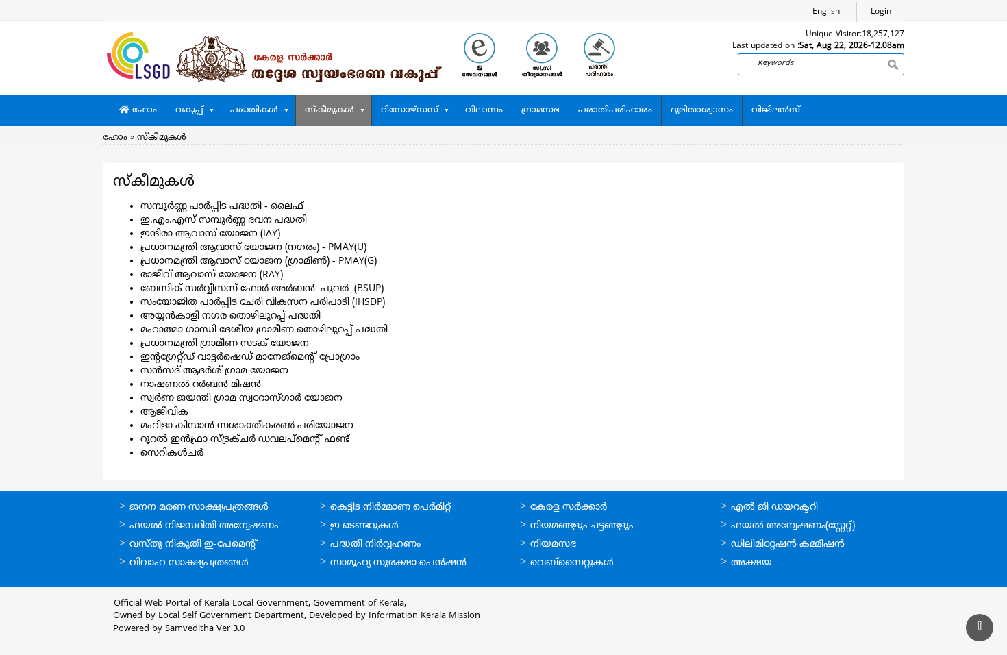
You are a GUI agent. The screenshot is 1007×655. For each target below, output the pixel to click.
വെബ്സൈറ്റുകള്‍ (572, 563)
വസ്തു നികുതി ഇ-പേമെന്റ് (193, 544)
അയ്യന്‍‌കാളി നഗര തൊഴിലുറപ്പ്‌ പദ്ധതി (230, 316)
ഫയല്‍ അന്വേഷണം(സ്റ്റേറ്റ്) (793, 526)
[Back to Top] (979, 627)
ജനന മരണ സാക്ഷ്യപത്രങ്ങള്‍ (199, 507)
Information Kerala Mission (424, 615)
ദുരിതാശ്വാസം (702, 110)
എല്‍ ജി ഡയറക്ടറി (774, 507)
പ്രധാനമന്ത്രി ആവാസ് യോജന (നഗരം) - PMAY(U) (253, 248)
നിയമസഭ (553, 544)
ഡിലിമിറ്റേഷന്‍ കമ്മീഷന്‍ (788, 544)
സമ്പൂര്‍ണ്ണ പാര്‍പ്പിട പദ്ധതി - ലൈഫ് (221, 206)
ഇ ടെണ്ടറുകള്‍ (364, 526)
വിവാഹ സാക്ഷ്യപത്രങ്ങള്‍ (189, 563)
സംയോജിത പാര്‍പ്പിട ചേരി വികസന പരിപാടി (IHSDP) (262, 302)
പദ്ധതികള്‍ (254, 110)
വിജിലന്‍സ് (775, 110)
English (826, 12)
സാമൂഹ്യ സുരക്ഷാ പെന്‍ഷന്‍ (398, 563)
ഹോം (143, 110)
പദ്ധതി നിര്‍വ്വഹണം (375, 544)
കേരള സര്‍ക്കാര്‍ (568, 507)
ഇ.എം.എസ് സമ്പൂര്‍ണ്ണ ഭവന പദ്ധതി (223, 220)
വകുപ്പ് (189, 110)
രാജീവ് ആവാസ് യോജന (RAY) (211, 275)
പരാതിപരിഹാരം (615, 110)
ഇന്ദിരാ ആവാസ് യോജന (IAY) (210, 234)
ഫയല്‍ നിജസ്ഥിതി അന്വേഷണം (203, 526)
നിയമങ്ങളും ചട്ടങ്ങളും (581, 526)
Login (881, 12)
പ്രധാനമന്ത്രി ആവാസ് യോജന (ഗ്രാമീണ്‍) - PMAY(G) (258, 261)
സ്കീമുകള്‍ (329, 110)
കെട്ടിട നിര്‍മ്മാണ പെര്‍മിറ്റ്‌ (390, 507)
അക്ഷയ (751, 563)
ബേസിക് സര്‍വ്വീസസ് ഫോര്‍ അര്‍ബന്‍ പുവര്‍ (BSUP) (262, 289)
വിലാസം (484, 110)
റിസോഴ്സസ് (409, 110)
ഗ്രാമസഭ (540, 110)
